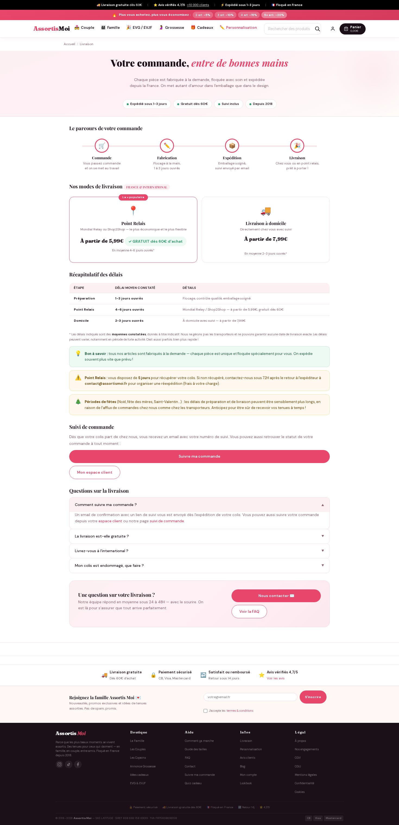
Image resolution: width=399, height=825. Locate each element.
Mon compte (248, 775)
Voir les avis (276, 678)
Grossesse (171, 27)
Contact (190, 766)
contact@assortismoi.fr (106, 383)
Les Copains (138, 758)
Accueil (69, 44)
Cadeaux (202, 27)
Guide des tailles (196, 749)
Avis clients (247, 758)
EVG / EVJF (139, 27)
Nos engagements (307, 749)
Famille (110, 27)
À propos (300, 741)
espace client (110, 521)
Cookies (300, 792)
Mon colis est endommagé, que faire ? (109, 565)
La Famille (137, 741)
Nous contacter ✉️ (276, 595)
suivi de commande (167, 521)
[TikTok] (68, 764)
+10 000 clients (198, 5)
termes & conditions (240, 710)
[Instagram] (59, 764)
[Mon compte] (333, 29)
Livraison (246, 741)
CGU (298, 766)
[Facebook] (78, 764)
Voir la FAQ (249, 611)
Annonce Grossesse (143, 766)
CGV (298, 758)
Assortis (51, 28)
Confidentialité (304, 783)
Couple (84, 27)
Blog (242, 766)
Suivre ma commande (199, 456)
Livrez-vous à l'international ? (101, 550)
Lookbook (246, 783)
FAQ (187, 758)
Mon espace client (94, 472)
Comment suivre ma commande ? (106, 504)
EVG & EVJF (138, 783)
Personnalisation (238, 27)
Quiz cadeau (193, 783)
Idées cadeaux (139, 775)
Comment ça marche (199, 741)
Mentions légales (306, 775)
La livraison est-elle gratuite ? (102, 536)
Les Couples (137, 749)
